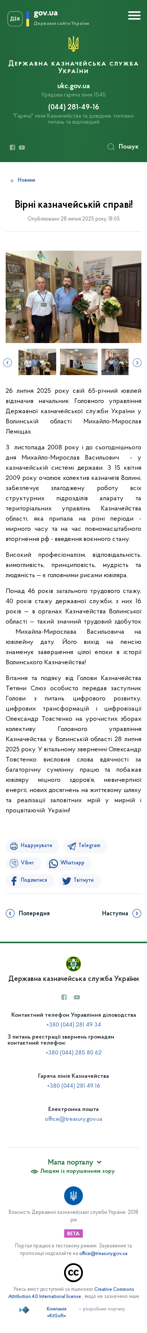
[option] (73, 297)
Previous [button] (7, 362)
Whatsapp (72, 863)
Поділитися (34, 880)
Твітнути (83, 880)
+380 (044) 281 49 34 (73, 1025)
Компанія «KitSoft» (56, 1312)
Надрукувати (36, 846)
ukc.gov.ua (73, 86)
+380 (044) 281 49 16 (73, 1086)
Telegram (89, 846)
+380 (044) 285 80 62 (74, 1053)
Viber (27, 863)
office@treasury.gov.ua (73, 1119)
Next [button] (136, 362)
